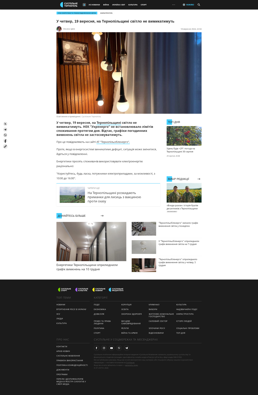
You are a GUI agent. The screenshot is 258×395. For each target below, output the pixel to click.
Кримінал (154, 304)
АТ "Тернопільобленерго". (113, 142)
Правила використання (69, 360)
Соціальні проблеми (188, 328)
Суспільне (130, 362)
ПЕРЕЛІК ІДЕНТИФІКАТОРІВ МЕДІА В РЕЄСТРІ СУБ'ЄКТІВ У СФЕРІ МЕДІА (71, 381)
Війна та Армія (129, 333)
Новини (60, 304)
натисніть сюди (131, 365)
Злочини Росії (157, 328)
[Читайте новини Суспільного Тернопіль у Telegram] (126, 348)
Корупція (126, 304)
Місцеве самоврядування (131, 322)
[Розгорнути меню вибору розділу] (84, 4)
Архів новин (63, 351)
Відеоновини (156, 333)
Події (97, 304)
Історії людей (184, 321)
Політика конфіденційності (72, 365)
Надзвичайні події (186, 309)
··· (173, 4)
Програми (62, 374)
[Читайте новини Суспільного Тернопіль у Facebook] (96, 348)
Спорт (144, 4)
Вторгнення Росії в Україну (71, 309)
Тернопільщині (109, 122)
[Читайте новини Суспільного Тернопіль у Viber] (119, 348)
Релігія (125, 328)
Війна (106, 4)
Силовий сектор (158, 321)
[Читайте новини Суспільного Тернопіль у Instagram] (104, 348)
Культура (132, 4)
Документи (62, 369)
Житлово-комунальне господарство (161, 315)
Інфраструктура (106, 13)
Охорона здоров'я (131, 314)
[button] (5, 124)
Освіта (125, 309)
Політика (99, 328)
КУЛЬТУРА (61, 323)
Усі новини (94, 4)
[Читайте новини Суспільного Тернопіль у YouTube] (111, 348)
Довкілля (99, 314)
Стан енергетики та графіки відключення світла (77, 13)
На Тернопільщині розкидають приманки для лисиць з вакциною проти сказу (114, 197)
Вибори (153, 309)
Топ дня (180, 333)
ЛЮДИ (59, 318)
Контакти (61, 346)
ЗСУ (58, 314)
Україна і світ (118, 4)
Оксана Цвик (69, 29)
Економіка (100, 309)
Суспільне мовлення (68, 355)
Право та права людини (102, 322)
